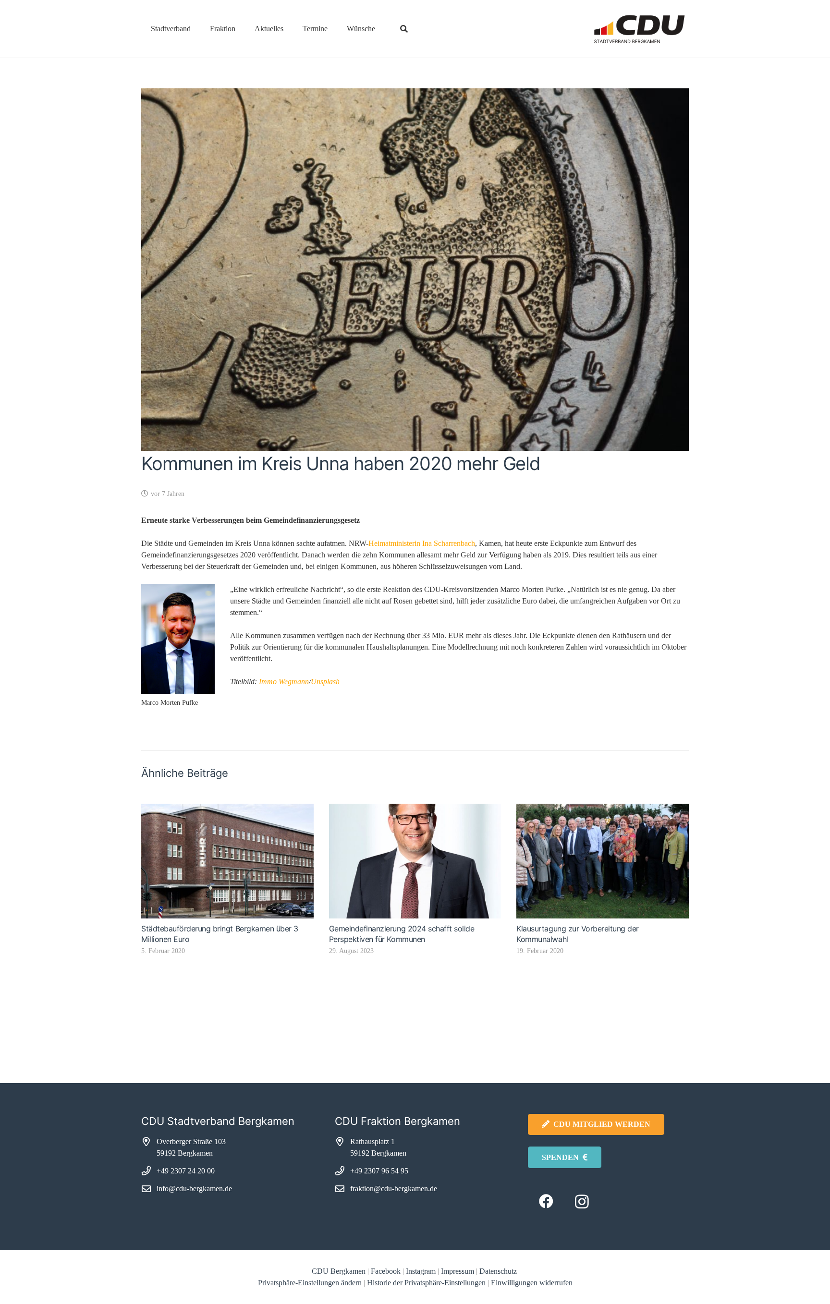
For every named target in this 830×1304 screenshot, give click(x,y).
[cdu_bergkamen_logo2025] (612, 29)
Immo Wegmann (284, 681)
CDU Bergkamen (339, 1271)
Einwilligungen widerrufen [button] (532, 1283)
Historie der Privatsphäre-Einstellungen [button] (426, 1283)
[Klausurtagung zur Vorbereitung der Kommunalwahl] (602, 861)
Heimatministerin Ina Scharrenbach (421, 543)
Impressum (457, 1271)
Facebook (386, 1271)
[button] (198, 28)
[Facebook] (546, 1201)
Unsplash (325, 681)
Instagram (421, 1271)
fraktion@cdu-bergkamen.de (393, 1188)
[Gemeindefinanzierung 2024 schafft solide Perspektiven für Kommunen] (415, 861)
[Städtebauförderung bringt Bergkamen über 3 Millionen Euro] (227, 861)
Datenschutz (499, 1271)
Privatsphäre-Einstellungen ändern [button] (310, 1283)
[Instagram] (582, 1201)
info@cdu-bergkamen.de (194, 1188)
